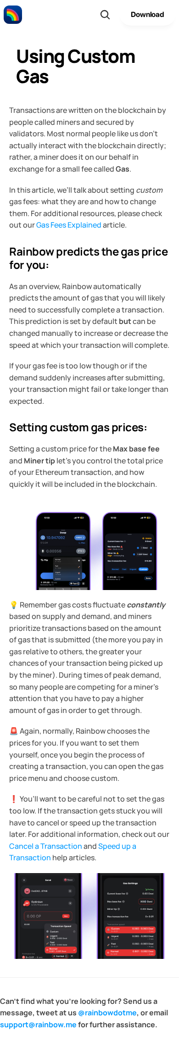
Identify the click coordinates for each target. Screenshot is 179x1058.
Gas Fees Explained (68, 225)
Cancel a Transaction (45, 846)
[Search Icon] (105, 15)
